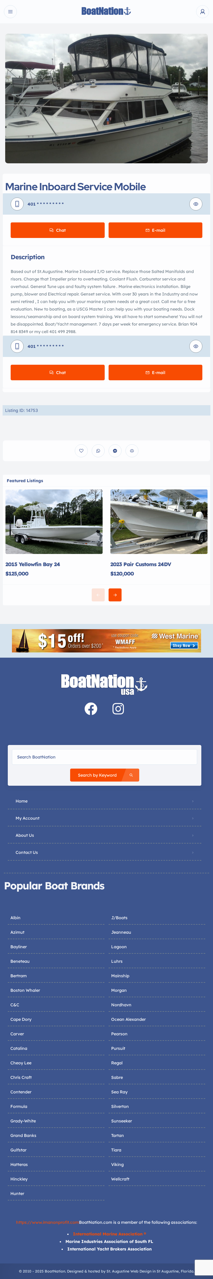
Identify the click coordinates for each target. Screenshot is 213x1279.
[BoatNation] (106, 12)
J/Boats (119, 917)
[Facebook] (91, 709)
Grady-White (23, 1120)
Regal (117, 1062)
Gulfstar (18, 1149)
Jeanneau (121, 932)
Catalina (18, 1048)
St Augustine (168, 1271)
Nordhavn (121, 1004)
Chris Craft (21, 1077)
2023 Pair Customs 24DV (140, 564)
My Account (27, 818)
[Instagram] (118, 709)
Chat (61, 230)
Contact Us (27, 852)
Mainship (120, 975)
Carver (17, 1033)
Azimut (17, 932)
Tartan (117, 1135)
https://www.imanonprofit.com (47, 1222)
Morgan (119, 990)
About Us (25, 835)
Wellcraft (120, 1179)
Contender (20, 1091)
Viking (117, 1164)
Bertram (18, 975)
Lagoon (119, 946)
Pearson (119, 1033)
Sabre (117, 1077)
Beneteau (20, 961)
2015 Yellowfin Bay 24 (32, 564)
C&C (14, 1004)
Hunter (17, 1193)
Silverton (120, 1106)
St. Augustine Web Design (128, 1271)
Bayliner (18, 946)
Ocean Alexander (128, 1019)
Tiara (116, 1149)
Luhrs (117, 961)
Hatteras (19, 1164)
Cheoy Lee (20, 1062)
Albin (15, 917)
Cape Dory (20, 1019)
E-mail (158, 230)
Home (22, 801)
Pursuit (118, 1048)
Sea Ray (119, 1091)
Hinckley (19, 1179)
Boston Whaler (25, 990)
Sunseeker (121, 1120)
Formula (18, 1106)
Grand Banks (23, 1135)
